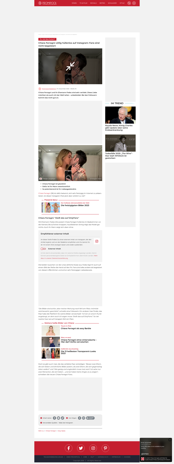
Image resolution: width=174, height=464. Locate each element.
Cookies (127, 457)
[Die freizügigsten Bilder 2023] (51, 207)
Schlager (112, 3)
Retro (102, 3)
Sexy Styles (61, 431)
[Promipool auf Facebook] (68, 448)
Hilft (92, 457)
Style (122, 3)
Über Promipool (73, 457)
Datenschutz (103, 457)
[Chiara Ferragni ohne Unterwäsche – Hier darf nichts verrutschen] (51, 342)
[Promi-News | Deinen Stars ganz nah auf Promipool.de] (54, 3)
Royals (93, 3)
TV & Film (83, 3)
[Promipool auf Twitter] (80, 448)
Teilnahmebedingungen (53, 457)
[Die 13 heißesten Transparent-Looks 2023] (51, 353)
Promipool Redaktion (49, 89)
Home (39, 34)
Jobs (85, 457)
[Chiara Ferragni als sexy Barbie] (51, 330)
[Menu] (134, 3)
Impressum (116, 457)
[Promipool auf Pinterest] (105, 448)
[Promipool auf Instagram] (93, 448)
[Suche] (129, 3)
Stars (74, 3)
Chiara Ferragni (44, 193)
